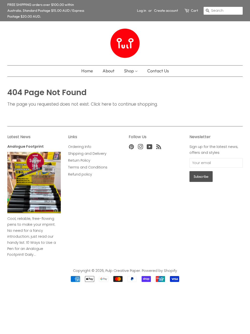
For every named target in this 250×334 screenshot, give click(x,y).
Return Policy (79, 160)
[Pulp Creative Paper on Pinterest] (131, 147)
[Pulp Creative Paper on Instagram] (140, 147)
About (109, 71)
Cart (194, 10)
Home (87, 71)
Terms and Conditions (87, 167)
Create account (166, 10)
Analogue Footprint (25, 146)
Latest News (19, 137)
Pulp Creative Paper (122, 270)
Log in (141, 10)
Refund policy (80, 174)
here (106, 104)
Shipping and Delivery (87, 153)
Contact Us (158, 71)
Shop (129, 71)
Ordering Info (79, 146)
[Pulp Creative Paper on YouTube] (149, 147)
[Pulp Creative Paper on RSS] (158, 147)
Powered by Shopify (159, 270)
